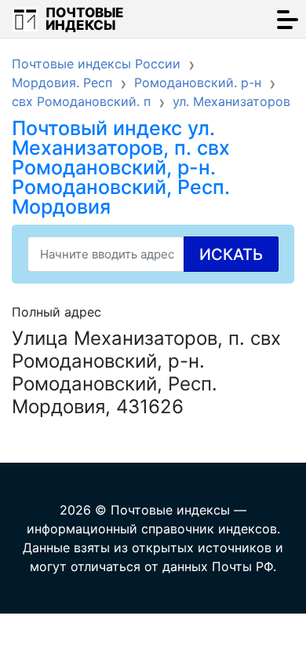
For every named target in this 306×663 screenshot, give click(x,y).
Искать (231, 254)
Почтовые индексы (85, 18)
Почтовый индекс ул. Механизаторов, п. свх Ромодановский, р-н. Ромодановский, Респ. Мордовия (121, 167)
